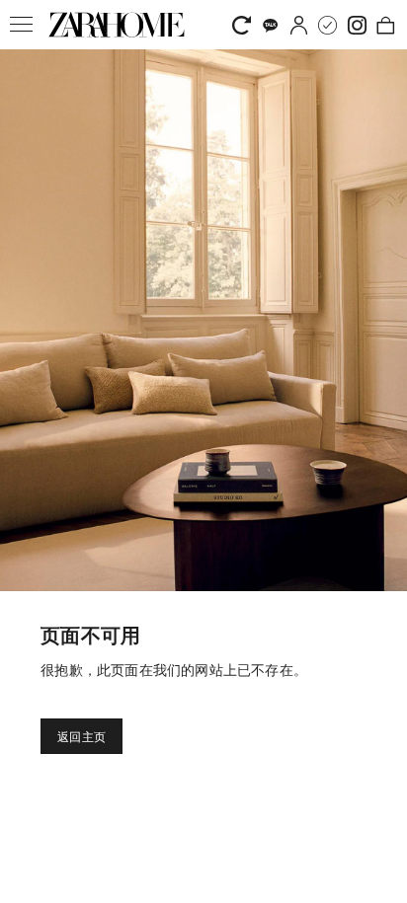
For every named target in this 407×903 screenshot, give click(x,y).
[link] (116, 25)
